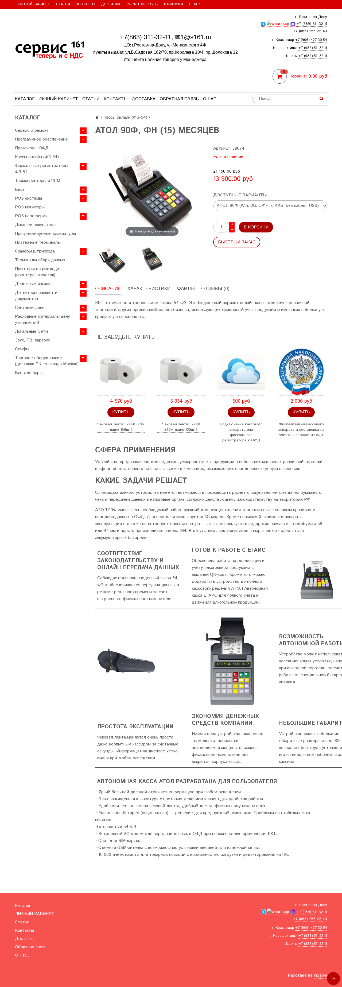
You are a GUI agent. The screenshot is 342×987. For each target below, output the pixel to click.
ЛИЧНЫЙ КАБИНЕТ (34, 4)
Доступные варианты (240, 195)
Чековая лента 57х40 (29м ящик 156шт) (121, 427)
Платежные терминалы (38, 242)
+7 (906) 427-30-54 (311, 39)
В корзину (256, 227)
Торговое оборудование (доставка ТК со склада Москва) (47, 361)
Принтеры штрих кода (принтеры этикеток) (37, 272)
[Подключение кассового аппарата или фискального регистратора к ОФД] (241, 371)
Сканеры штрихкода (35, 251)
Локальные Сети (31, 331)
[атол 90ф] (112, 259)
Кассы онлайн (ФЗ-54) (37, 157)
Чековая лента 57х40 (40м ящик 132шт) (181, 427)
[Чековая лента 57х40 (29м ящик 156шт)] (121, 371)
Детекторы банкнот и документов (36, 296)
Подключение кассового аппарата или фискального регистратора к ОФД (241, 432)
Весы (20, 189)
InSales (320, 975)
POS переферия (31, 216)
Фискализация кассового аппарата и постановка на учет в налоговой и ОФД (301, 430)
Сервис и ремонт (32, 130)
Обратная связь (142, 4)
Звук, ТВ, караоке (32, 340)
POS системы (28, 198)
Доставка (111, 4)
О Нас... (195, 4)
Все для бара (28, 373)
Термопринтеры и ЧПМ (37, 181)
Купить (121, 412)
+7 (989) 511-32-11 (312, 47)
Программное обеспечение (41, 139)
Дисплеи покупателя (35, 225)
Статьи (63, 4)
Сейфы (22, 349)
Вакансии (173, 4)
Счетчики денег (30, 308)
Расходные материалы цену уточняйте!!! (42, 319)
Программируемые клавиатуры (45, 234)
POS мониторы (30, 207)
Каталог (24, 99)
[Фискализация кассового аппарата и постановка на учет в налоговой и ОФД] (301, 371)
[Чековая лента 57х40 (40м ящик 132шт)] (181, 371)
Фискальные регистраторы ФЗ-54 (41, 169)
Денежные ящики (32, 284)
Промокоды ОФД (32, 148)
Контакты (85, 4)
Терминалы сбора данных (40, 260)
